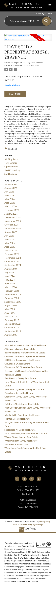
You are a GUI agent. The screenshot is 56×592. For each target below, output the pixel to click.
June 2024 (9, 276)
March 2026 (10, 206)
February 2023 (11, 320)
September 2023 (12, 301)
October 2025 (11, 224)
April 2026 (9, 202)
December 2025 (12, 217)
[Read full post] (28, 39)
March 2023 (10, 316)
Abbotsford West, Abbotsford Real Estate (28, 107)
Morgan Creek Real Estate (19, 134)
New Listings (10, 162)
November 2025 (12, 221)
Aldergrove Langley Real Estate (26, 65)
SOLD (50, 13)
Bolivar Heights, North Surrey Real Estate (34, 109)
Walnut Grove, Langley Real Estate (21, 437)
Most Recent (10, 184)
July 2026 (9, 191)
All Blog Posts (11, 159)
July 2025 (9, 235)
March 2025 (10, 250)
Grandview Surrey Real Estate (38, 124)
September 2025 (12, 228)
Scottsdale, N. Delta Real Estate (33, 136)
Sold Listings (10, 173)
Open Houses (11, 166)
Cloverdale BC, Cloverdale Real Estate (23, 367)
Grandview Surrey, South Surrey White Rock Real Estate (24, 126)
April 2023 (9, 312)
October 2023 (11, 298)
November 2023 (12, 294)
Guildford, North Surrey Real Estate (17, 129)
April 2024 (9, 283)
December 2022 (12, 323)
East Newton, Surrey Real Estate (33, 119)
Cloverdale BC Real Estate (32, 114)
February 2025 (11, 254)
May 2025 (9, 243)
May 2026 (9, 199)
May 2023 (9, 309)
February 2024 (11, 290)
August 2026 (10, 187)
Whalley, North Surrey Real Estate (22, 141)
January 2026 (11, 213)
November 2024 (12, 257)
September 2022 (12, 331)
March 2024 (10, 287)
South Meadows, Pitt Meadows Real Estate (25, 433)
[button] (17, 479)
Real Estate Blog (12, 170)
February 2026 (11, 210)
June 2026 (9, 195)
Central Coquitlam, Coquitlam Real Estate (19, 111)
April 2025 (9, 246)
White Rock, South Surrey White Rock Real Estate (27, 143)
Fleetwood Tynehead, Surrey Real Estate (24, 389)
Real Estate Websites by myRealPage (28, 524)
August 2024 (10, 268)
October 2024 (11, 261)
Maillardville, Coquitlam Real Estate (22, 415)
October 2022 (11, 327)
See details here (12, 85)
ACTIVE (38, 13)
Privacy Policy (44, 521)
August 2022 (10, 334)
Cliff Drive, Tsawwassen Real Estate (22, 359)
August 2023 (10, 305)
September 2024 (12, 265)
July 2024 (9, 272)
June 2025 (9, 239)
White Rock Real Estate (16, 444)
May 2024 (9, 279)
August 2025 (10, 232)
